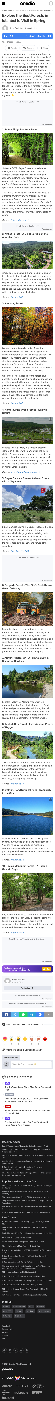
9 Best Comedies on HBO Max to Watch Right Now (22, 1262)
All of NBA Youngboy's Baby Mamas (17, 1237)
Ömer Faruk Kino (23, 28)
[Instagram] (4, 1350)
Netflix (6, 1306)
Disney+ (40, 1306)
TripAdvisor (16, 783)
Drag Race (19, 1316)
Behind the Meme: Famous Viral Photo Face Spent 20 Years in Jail (28, 1111)
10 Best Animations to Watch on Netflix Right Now (22, 1285)
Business (9, 1095)
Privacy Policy (7, 1329)
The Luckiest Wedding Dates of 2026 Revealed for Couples (26, 1197)
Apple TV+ (7, 1311)
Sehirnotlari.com (19, 220)
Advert (5, 1332)
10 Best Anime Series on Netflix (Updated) (19, 1272)
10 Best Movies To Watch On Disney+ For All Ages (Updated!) (27, 1280)
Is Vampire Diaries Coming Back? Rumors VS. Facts (23, 1242)
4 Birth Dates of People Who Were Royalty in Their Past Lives (26, 1212)
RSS (3, 1339)
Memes (19, 1311)
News (4, 10)
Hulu (31, 1306)
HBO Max (7, 1316)
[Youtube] (21, 1350)
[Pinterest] (27, 1350)
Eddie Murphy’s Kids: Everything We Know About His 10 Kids (27, 1233)
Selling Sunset (44, 1311)
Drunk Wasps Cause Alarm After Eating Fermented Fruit (28, 1088)
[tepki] (5, 1039)
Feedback (6, 1326)
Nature (18, 10)
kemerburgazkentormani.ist (24, 472)
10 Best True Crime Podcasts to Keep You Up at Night (23, 1276)
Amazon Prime (19, 1306)
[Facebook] (10, 1350)
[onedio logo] (26, 1369)
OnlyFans (30, 1311)
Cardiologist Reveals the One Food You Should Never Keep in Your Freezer (26, 1123)
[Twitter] (15, 1350)
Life (10, 10)
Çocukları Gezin (19, 551)
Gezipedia (16, 297)
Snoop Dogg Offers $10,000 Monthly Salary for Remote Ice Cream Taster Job (26, 1100)
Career (5, 1335)
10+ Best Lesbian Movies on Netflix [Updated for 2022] (24, 1295)
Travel (23, 10)
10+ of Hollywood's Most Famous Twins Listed (21, 1246)
